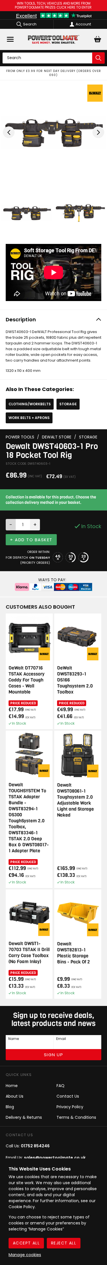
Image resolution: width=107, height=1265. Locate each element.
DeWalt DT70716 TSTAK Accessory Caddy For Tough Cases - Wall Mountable (27, 680)
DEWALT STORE (56, 437)
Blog (10, 1107)
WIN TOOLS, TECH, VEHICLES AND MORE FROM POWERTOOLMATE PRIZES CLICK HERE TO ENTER (53, 5)
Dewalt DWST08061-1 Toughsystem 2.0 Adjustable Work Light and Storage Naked (75, 800)
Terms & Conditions (76, 1117)
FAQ (60, 1085)
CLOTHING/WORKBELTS (30, 404)
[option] (53, 73)
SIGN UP (53, 1055)
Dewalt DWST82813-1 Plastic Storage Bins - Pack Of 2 (73, 953)
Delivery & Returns (24, 1117)
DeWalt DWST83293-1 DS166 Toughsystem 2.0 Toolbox (75, 680)
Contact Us (67, 1096)
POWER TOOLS (20, 437)
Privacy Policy (69, 1107)
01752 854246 (35, 1146)
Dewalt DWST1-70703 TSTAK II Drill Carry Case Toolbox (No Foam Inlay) (29, 953)
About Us (14, 1096)
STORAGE (68, 404)
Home (12, 1085)
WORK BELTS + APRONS (29, 417)
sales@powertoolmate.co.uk (55, 1157)
